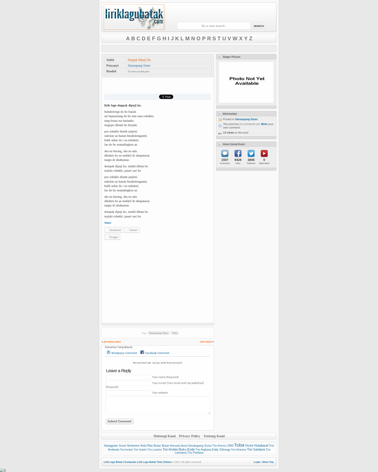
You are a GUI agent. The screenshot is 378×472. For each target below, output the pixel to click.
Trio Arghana (203, 449)
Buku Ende (187, 449)
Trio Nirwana (238, 449)
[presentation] (122, 352)
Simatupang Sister (139, 65)
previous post (112, 341)
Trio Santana (256, 449)
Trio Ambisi (170, 449)
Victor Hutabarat (256, 445)
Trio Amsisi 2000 (222, 445)
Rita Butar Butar (158, 445)
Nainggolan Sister (115, 445)
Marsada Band (178, 445)
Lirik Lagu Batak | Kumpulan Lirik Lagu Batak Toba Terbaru (138, 462)
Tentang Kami (214, 436)
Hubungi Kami (165, 436)
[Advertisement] (189, 48)
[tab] (121, 353)
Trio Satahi (140, 449)
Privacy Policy (189, 436)
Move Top (268, 462)
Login (257, 462)
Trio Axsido (126, 449)
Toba (174, 333)
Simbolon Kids (137, 445)
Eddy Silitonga (221, 449)
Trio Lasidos (154, 449)
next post (206, 341)
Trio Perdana (195, 452)
